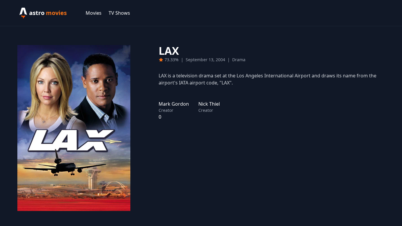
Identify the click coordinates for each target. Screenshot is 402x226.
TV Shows (119, 13)
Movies (94, 13)
